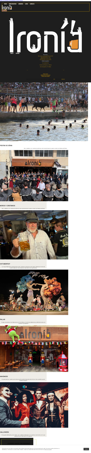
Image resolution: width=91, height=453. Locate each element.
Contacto (32, 3)
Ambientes (20, 3)
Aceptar (86, 449)
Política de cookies (48, 449)
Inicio (5, 3)
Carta (26, 3)
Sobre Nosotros (12, 3)
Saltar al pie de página (18, 0)
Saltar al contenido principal (6, 0)
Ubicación (4, 10)
